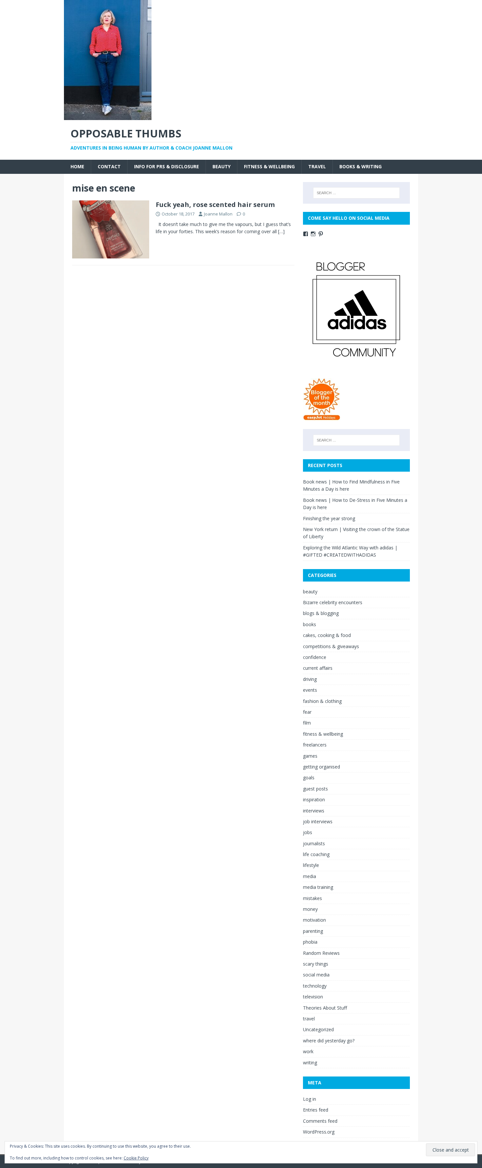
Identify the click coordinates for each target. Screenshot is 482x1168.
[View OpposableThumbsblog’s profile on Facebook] (305, 233)
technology (315, 986)
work (308, 1051)
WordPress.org (318, 1132)
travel (317, 166)
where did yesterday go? (328, 1040)
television (313, 997)
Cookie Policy (136, 1158)
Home (77, 166)
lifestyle (311, 865)
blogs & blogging (321, 613)
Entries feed (315, 1110)
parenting (313, 931)
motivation (314, 920)
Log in (309, 1099)
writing (310, 1062)
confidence (314, 657)
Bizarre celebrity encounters (332, 602)
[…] (281, 231)
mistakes (312, 898)
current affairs (317, 668)
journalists (314, 843)
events (310, 690)
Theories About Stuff (325, 1008)
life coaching (316, 854)
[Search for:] (356, 192)
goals (308, 777)
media (309, 876)
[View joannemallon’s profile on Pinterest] (320, 233)
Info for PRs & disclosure (166, 166)
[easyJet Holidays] (322, 417)
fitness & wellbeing (269, 166)
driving (310, 679)
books (309, 624)
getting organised (321, 767)
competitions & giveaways (331, 646)
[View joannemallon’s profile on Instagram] (313, 233)
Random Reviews (321, 953)
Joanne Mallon (218, 214)
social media (316, 975)
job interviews (317, 821)
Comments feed (320, 1121)
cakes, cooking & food (327, 635)
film (307, 723)
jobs (307, 832)
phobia (310, 942)
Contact (109, 166)
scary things (315, 964)
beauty (221, 166)
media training (318, 887)
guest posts (315, 789)
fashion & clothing (322, 701)
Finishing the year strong (329, 518)
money (310, 909)
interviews (313, 811)
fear (307, 712)
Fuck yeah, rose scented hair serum (215, 204)
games (310, 756)
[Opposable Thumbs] (107, 116)
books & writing (360, 166)
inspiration (314, 799)
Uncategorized (318, 1029)
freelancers (315, 745)
